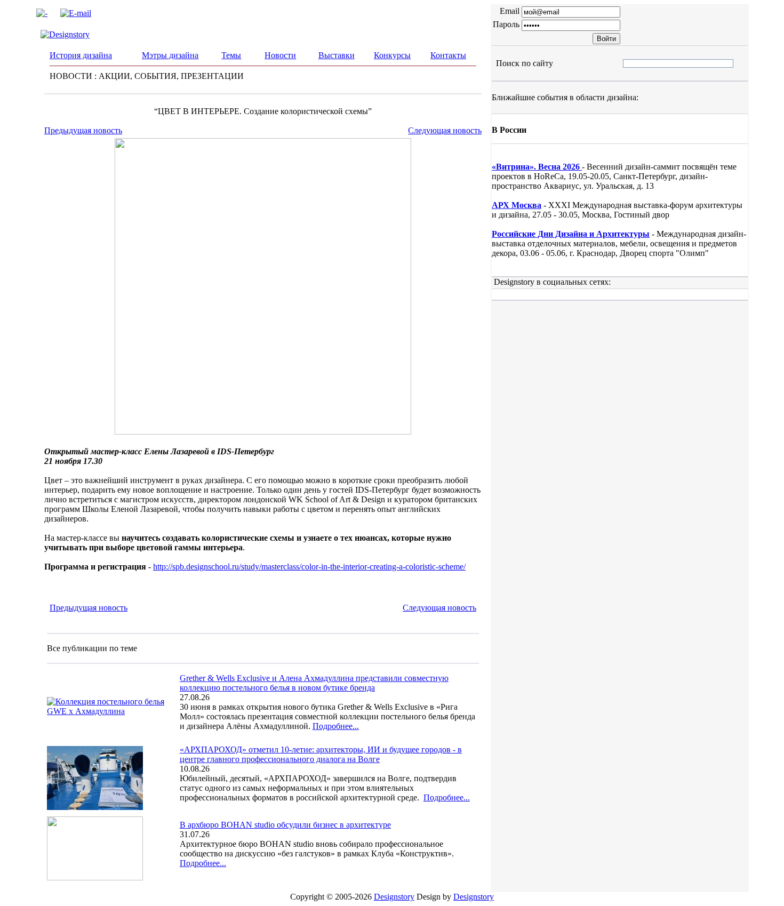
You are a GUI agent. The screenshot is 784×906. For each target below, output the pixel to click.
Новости (280, 55)
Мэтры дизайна (170, 55)
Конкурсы (392, 55)
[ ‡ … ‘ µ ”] (632, 63)
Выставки (336, 55)
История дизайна (81, 55)
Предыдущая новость (83, 130)
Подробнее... (336, 726)
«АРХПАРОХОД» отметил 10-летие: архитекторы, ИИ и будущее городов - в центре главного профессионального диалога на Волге (321, 754)
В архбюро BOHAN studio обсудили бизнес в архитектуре (285, 824)
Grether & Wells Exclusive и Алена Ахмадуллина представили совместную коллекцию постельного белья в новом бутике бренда (314, 683)
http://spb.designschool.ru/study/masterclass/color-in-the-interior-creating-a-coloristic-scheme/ (309, 566)
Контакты (448, 55)
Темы (231, 55)
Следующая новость (445, 130)
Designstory (394, 896)
